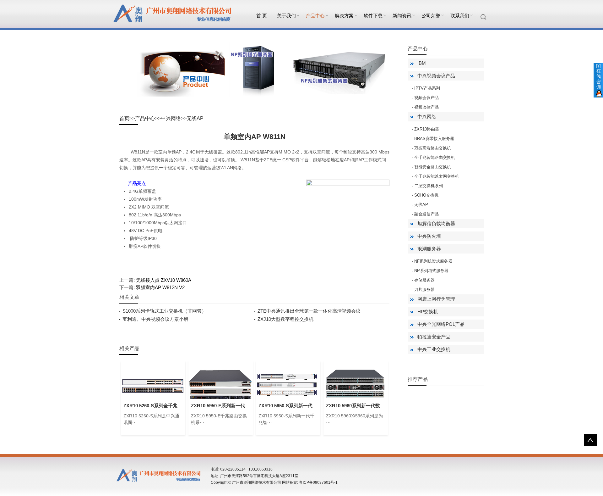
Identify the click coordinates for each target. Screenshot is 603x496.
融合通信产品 (426, 214)
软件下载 (373, 15)
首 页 (261, 15)
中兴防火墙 (429, 236)
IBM (421, 63)
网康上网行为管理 (436, 299)
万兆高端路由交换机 (432, 148)
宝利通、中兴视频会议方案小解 (155, 319)
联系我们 (459, 15)
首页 (124, 118)
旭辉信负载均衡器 (436, 223)
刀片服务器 (424, 289)
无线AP (195, 118)
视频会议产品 (426, 97)
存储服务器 (424, 280)
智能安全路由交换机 (432, 166)
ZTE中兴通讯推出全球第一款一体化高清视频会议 (309, 311)
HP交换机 (427, 311)
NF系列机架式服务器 (433, 261)
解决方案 (344, 15)
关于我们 (286, 15)
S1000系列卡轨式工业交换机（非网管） (164, 311)
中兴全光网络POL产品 (440, 324)
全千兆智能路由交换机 (434, 157)
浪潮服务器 (429, 248)
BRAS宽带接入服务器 (434, 138)
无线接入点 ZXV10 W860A (163, 280)
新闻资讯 (402, 15)
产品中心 (315, 15)
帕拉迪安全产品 (433, 336)
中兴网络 (171, 118)
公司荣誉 (430, 15)
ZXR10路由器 (426, 129)
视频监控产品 (426, 107)
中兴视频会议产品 (436, 75)
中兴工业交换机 (433, 349)
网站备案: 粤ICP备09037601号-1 (310, 482)
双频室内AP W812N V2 (160, 287)
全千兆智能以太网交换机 (436, 176)
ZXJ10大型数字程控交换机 (285, 319)
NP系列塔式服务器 (431, 270)
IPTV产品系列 (427, 88)
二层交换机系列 (428, 185)
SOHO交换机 (426, 195)
